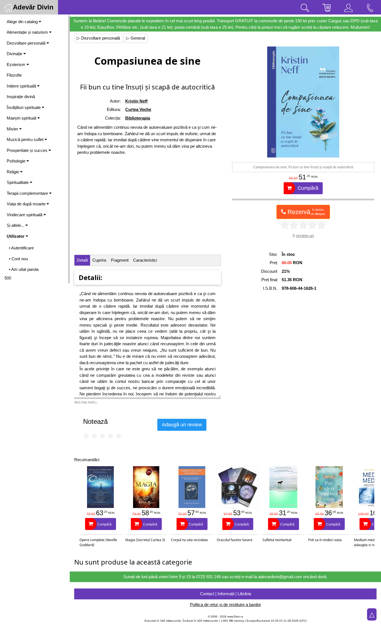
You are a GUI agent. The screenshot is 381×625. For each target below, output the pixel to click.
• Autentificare (21, 247)
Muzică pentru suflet (26, 139)
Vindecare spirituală (25, 214)
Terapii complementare (28, 193)
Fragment (120, 260)
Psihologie (16, 161)
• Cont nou (18, 258)
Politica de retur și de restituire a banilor (225, 604)
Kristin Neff (136, 101)
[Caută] (305, 7)
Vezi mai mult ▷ (86, 402)
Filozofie (14, 75)
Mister (13, 129)
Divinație (15, 53)
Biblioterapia (137, 118)
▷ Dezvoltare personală (98, 38)
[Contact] (370, 7)
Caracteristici (145, 260)
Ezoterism (16, 64)
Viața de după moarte (27, 203)
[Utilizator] (348, 7)
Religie (13, 171)
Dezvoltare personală (27, 43)
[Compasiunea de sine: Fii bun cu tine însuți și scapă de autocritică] (303, 102)
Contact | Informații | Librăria (225, 593)
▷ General (135, 38)
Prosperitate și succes (28, 150)
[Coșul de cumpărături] (326, 7)
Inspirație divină (21, 96)
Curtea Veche (138, 109)
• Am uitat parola (23, 269)
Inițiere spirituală (22, 86)
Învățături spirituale (24, 107)
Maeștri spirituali (22, 118)
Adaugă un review (182, 424)
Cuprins (99, 260)
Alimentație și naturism (28, 32)
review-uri (305, 235)
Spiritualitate (18, 182)
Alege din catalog (23, 21)
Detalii (82, 260)
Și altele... (16, 225)
